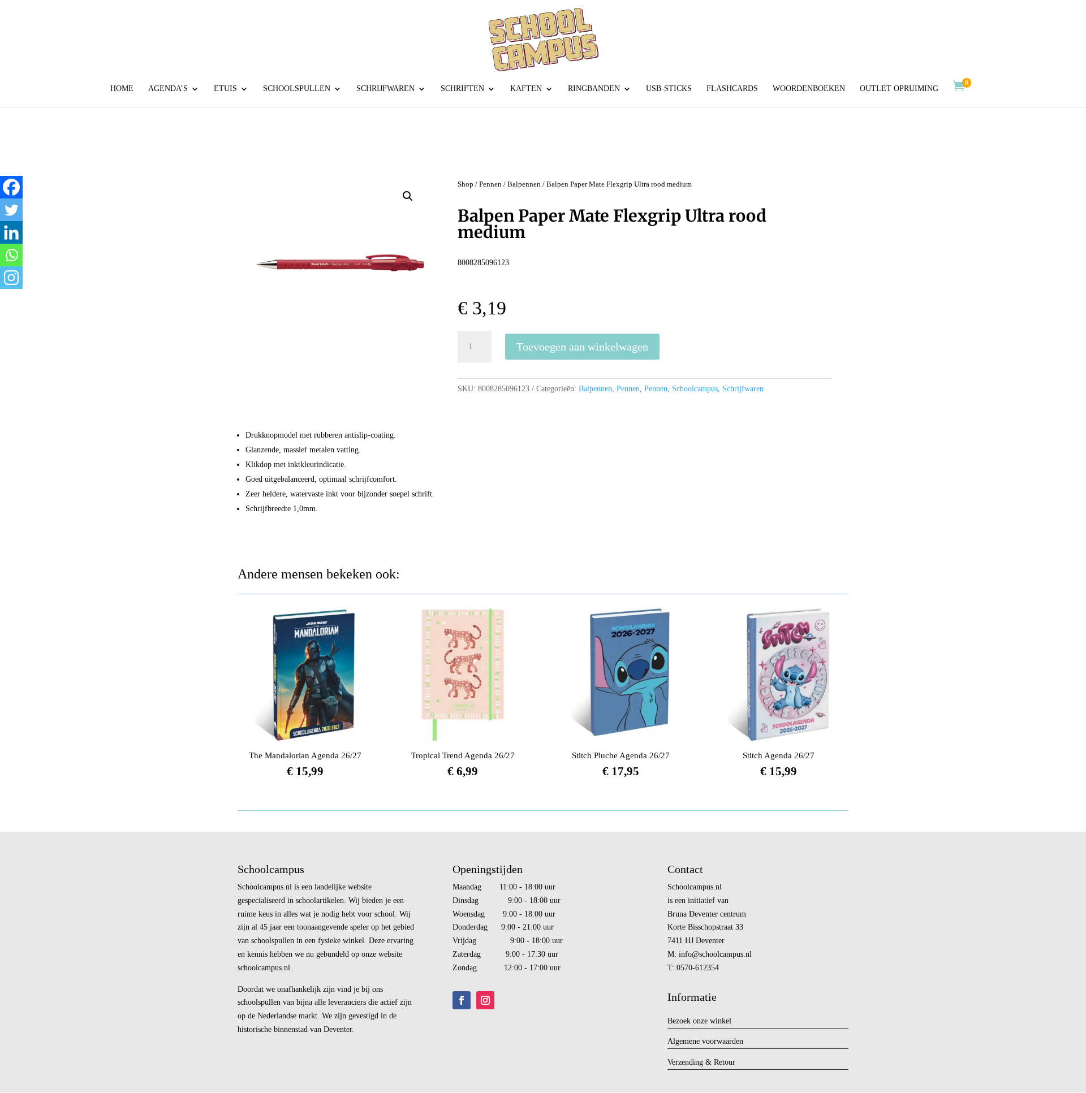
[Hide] (4, 299)
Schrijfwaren (385, 89)
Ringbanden (594, 89)
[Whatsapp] (11, 255)
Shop (465, 184)
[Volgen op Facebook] (462, 1000)
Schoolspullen (296, 89)
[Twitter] (11, 209)
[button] (408, 196)
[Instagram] (11, 277)
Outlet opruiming (899, 89)
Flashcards (732, 89)
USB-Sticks (669, 89)
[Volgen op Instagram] (485, 1000)
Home (121, 89)
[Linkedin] (11, 232)
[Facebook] (11, 187)
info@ (689, 954)
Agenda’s (168, 89)
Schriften (462, 89)
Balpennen (524, 184)
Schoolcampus (695, 389)
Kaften (526, 89)
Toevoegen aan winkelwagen (582, 346)
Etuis (225, 89)
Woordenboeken (809, 89)
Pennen (490, 184)
